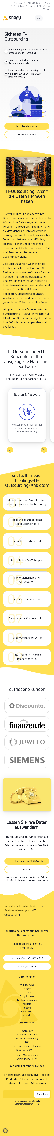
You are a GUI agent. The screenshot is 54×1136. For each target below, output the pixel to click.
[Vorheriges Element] (10, 450)
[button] (48, 18)
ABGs (32, 1101)
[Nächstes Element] (44, 450)
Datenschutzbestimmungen (27, 1104)
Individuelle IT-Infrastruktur (21, 906)
